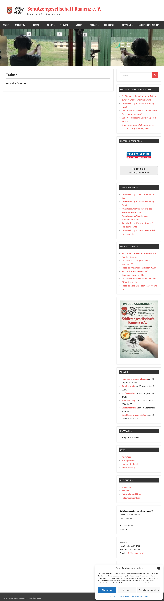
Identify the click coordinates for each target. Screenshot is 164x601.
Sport (50, 25)
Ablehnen (127, 590)
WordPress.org (128, 467)
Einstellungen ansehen (149, 590)
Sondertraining (128, 400)
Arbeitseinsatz (128, 386)
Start (6, 25)
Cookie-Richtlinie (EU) (149, 25)
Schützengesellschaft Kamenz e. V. (64, 8)
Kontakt (125, 490)
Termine (64, 25)
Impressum (144, 596)
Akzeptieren (107, 590)
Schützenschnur (129, 393)
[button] (159, 568)
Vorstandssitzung (130, 407)
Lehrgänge (109, 25)
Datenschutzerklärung (131, 596)
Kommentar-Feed (130, 464)
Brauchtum (20, 25)
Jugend (36, 25)
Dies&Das (126, 25)
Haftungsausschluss (131, 497)
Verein (79, 25)
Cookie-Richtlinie (116, 596)
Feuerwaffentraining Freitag (135, 378)
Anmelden (126, 456)
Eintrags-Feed (128, 460)
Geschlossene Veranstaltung (135, 414)
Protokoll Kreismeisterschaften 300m (139, 267)
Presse (93, 25)
